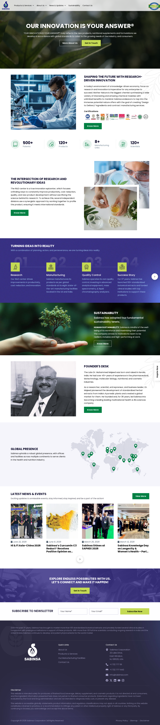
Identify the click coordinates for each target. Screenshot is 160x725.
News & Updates (56, 5)
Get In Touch (91, 43)
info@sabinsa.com (119, 674)
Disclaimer (144, 720)
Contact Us (87, 5)
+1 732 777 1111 (116, 664)
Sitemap (134, 720)
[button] (155, 276)
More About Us (70, 43)
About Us (40, 5)
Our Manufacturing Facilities (71, 658)
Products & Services (23, 5)
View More (141, 496)
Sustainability (74, 5)
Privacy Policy (122, 720)
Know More (93, 126)
